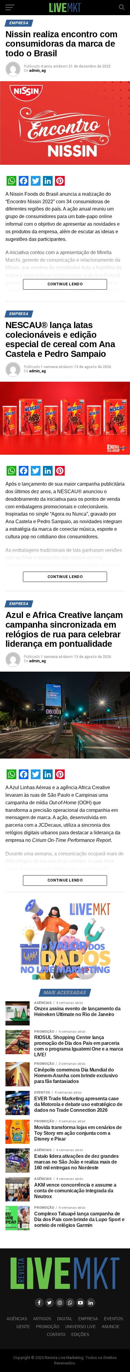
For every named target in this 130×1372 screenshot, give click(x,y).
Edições (80, 1334)
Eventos (113, 1319)
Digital (64, 1319)
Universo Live (80, 1326)
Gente (23, 1326)
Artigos (42, 1319)
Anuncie (110, 1326)
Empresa (88, 1319)
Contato (56, 1334)
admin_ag (37, 70)
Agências (17, 1319)
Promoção (47, 1326)
